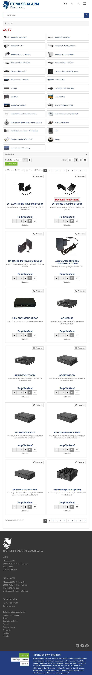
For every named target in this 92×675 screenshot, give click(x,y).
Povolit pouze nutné (20, 660)
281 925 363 (14, 588)
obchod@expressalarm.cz (18, 591)
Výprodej (21, 170)
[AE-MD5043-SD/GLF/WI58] (67, 417)
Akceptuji (24, 655)
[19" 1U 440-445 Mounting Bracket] (25, 245)
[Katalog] (76, 160)
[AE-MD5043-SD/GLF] (25, 417)
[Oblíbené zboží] (72, 3)
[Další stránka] (85, 170)
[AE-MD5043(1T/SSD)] (25, 359)
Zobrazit (64, 160)
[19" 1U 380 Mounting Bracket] (67, 188)
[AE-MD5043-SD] (67, 359)
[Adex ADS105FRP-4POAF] (25, 302)
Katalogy (6, 633)
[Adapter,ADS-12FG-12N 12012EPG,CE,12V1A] (67, 245)
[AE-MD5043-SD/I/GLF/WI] (25, 474)
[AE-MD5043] (67, 302)
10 (80, 170)
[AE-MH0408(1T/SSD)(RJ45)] (67, 474)
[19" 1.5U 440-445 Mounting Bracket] (25, 188)
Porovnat (38, 177)
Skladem (10, 170)
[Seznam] (81, 160)
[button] (7, 630)
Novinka (39, 170)
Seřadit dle (8, 160)
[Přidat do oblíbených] (35, 221)
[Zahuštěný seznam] (85, 160)
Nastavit (25, 664)
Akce (30, 170)
